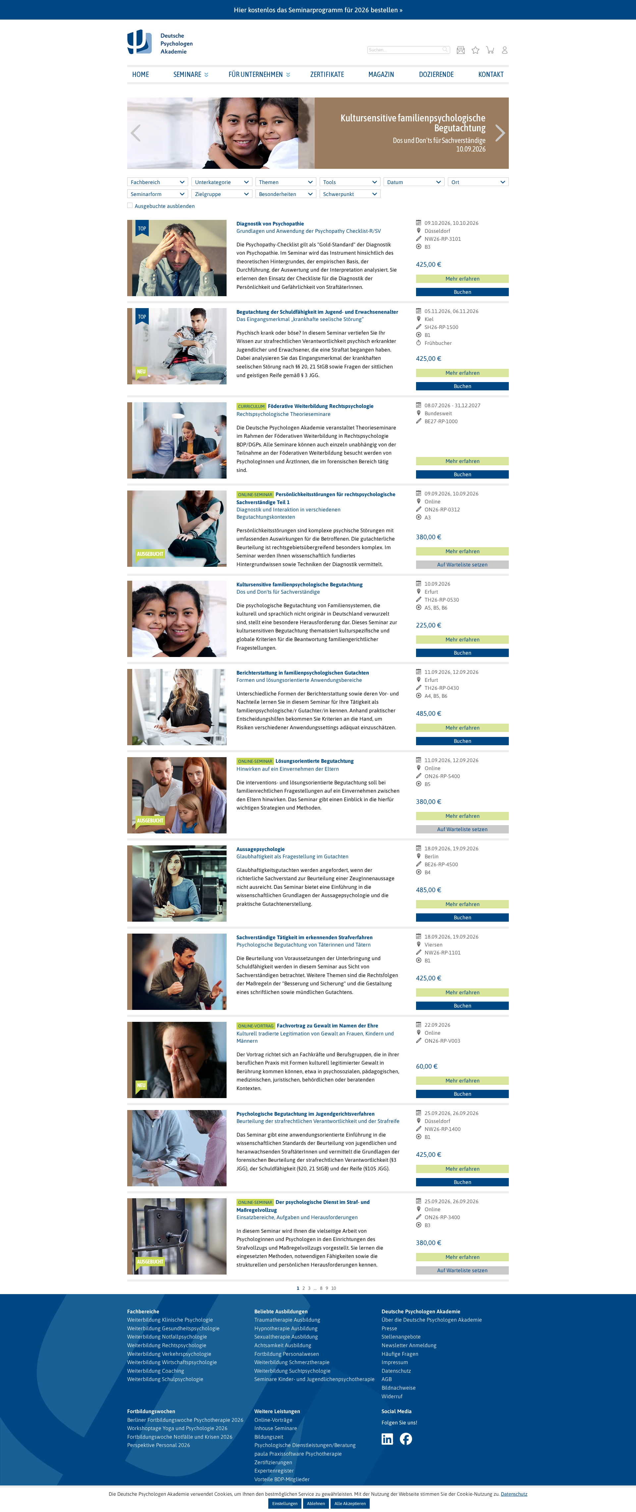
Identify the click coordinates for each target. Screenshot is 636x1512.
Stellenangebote (401, 1337)
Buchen (462, 292)
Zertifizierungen (273, 1462)
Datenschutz (396, 1371)
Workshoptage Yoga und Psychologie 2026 (177, 1428)
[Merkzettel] (475, 50)
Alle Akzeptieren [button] (350, 1503)
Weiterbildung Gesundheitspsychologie (173, 1328)
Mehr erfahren (463, 279)
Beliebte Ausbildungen (281, 1311)
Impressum (395, 1362)
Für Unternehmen (256, 74)
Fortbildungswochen (151, 1411)
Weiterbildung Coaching (155, 1371)
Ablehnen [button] (316, 1503)
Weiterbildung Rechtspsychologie (166, 1345)
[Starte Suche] (445, 50)
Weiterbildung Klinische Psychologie (170, 1320)
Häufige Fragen (400, 1354)
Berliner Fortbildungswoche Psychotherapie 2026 (185, 1420)
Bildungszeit (268, 1437)
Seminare (187, 74)
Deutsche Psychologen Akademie (421, 1311)
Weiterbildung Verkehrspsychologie (169, 1354)
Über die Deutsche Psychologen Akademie (432, 1320)
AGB (387, 1379)
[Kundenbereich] (505, 50)
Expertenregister (274, 1471)
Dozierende (436, 74)
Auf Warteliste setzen (465, 565)
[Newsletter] (461, 50)
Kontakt (491, 74)
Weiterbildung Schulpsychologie (165, 1379)
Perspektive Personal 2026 (158, 1445)
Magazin (381, 74)
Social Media (397, 1411)
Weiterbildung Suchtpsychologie (292, 1371)
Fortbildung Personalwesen (286, 1354)
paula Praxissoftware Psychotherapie (298, 1454)
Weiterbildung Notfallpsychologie (167, 1337)
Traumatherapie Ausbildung (287, 1320)
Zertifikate (327, 74)
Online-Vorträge (273, 1420)
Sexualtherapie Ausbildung (286, 1337)
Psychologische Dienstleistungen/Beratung (305, 1445)
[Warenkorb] (490, 50)
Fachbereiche (143, 1311)
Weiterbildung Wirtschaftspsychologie (172, 1362)
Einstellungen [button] (284, 1503)
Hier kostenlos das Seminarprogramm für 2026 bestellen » (318, 10)
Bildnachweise (399, 1388)
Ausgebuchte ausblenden (165, 206)
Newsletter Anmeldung (409, 1345)
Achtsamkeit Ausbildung (282, 1345)
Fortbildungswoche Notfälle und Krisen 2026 (180, 1437)
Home (140, 74)
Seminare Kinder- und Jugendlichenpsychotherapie (314, 1379)
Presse (389, 1328)
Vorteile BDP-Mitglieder (282, 1479)
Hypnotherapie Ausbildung (286, 1328)
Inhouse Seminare (275, 1428)
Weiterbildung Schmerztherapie (292, 1362)
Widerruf (392, 1396)
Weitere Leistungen (277, 1411)
